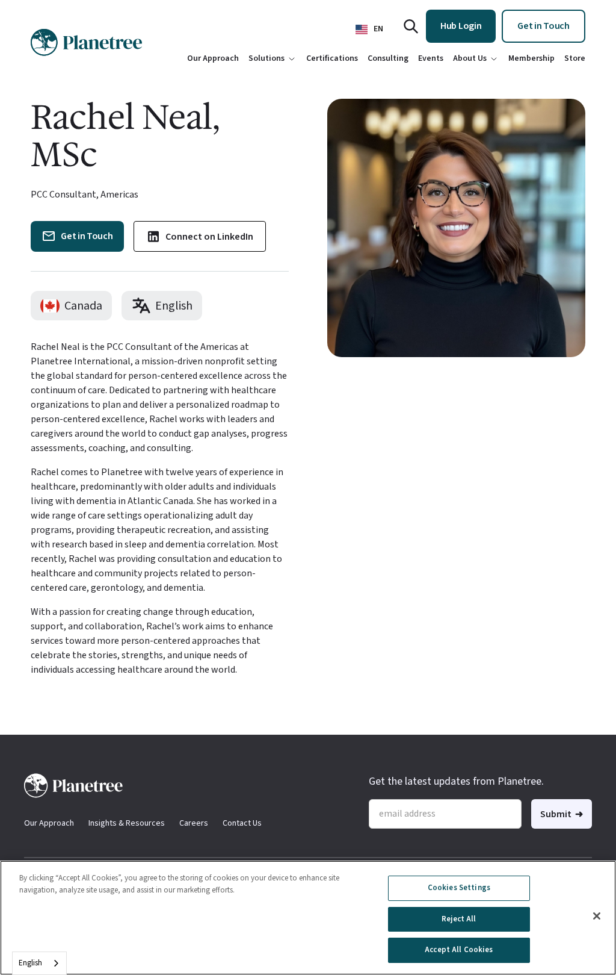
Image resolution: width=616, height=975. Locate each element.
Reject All (459, 919)
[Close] (597, 916)
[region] (308, 918)
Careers (193, 823)
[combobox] (39, 963)
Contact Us (242, 823)
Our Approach (49, 823)
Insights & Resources (126, 823)
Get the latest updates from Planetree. (456, 781)
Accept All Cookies (459, 949)
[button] (369, 29)
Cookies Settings (459, 887)
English (30, 963)
